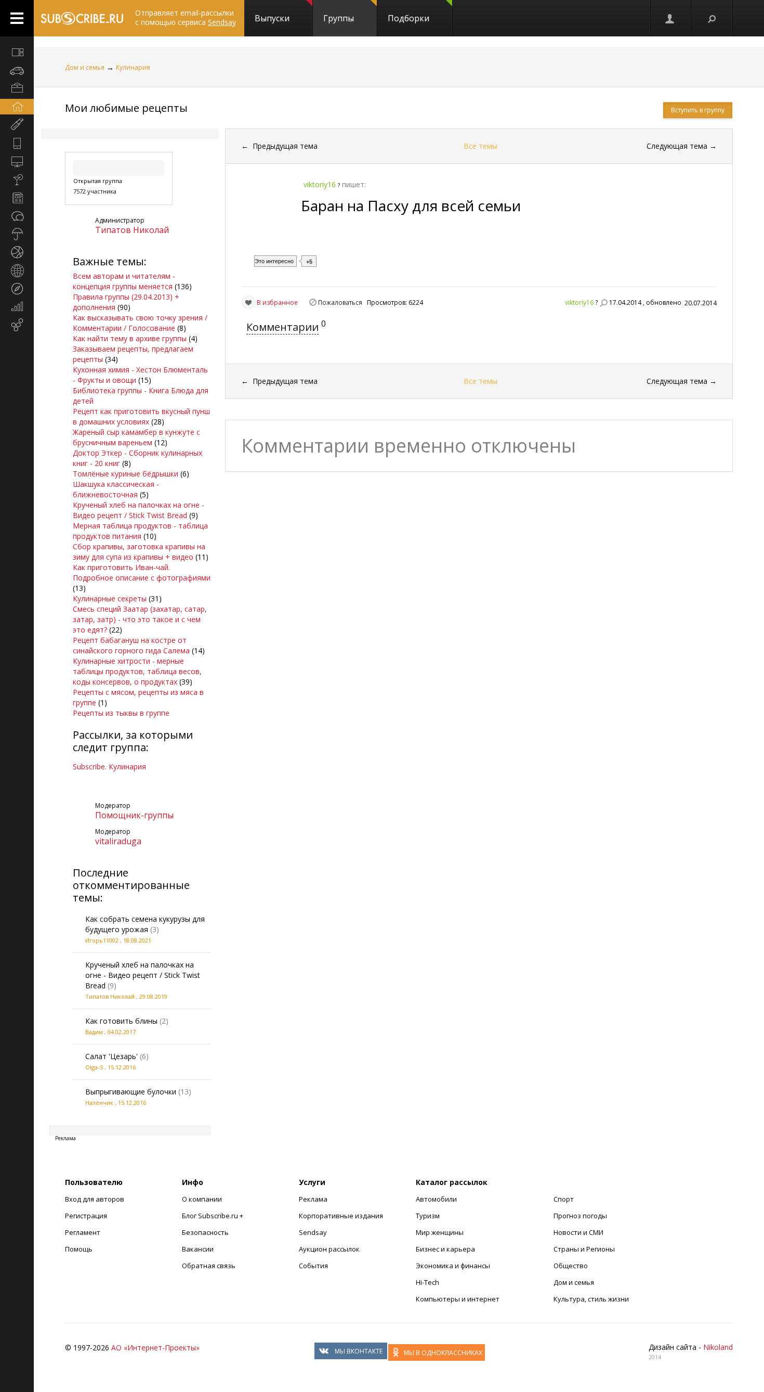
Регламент (82, 1232)
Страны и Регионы (584, 1249)
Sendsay (313, 1232)
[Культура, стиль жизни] (17, 179)
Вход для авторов (94, 1199)
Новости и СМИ (578, 1232)
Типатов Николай (132, 230)
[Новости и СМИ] (17, 197)
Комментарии (282, 327)
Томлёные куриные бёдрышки (125, 474)
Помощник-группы (134, 815)
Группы (338, 18)
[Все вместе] (17, 52)
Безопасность (205, 1232)
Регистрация (86, 1215)
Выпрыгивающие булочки (130, 1092)
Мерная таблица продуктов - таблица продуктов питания (140, 531)
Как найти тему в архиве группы (130, 338)
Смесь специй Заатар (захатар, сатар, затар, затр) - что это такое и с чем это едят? (140, 619)
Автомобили (436, 1199)
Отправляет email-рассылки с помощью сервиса (185, 17)
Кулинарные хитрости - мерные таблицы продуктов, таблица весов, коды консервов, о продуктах (137, 671)
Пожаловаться (340, 302)
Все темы (480, 146)
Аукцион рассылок (329, 1249)
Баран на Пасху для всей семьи (411, 205)
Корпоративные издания (341, 1215)
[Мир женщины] (17, 125)
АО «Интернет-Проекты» (155, 1347)
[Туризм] (17, 289)
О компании (202, 1199)
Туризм (428, 1215)
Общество (571, 1265)
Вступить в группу (698, 110)
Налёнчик (99, 1102)
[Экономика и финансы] (17, 307)
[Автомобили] (17, 70)
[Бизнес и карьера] (17, 88)
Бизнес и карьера (445, 1249)
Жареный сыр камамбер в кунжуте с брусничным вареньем (136, 437)
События (313, 1265)
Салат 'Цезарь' (111, 1056)
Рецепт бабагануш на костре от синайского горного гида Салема (131, 645)
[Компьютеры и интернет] (17, 161)
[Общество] (17, 216)
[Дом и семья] (17, 106)
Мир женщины (440, 1232)
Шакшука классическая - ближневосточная (116, 489)
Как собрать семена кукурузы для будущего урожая (145, 924)
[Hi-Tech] (17, 143)
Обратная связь (208, 1265)
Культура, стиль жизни (591, 1299)
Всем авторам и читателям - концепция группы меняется (124, 281)
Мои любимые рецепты (126, 108)
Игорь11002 (101, 940)
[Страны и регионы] (17, 270)
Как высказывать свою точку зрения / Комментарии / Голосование (140, 323)
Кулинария (133, 67)
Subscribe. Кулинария (109, 766)
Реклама (313, 1199)
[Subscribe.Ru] (82, 18)
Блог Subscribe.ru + (213, 1215)
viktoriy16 (579, 302)
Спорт (564, 1199)
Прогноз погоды (580, 1215)
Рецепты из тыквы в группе (121, 713)
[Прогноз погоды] (17, 234)
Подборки (408, 18)
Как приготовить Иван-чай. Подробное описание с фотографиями (141, 572)
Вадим (94, 1032)
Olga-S (94, 1067)
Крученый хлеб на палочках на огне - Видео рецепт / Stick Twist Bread (138, 510)
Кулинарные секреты (110, 598)
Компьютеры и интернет (457, 1299)
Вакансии (198, 1249)
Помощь (79, 1249)
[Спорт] (17, 252)
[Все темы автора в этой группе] (603, 303)
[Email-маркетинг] (17, 325)
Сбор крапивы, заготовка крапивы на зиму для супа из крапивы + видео (139, 552)
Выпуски (272, 18)
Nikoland (718, 1347)
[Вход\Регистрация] (670, 18)
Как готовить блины (121, 1021)
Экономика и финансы (453, 1265)
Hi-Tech (427, 1282)
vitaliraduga (118, 841)
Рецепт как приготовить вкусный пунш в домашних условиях (141, 416)
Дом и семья (84, 67)
